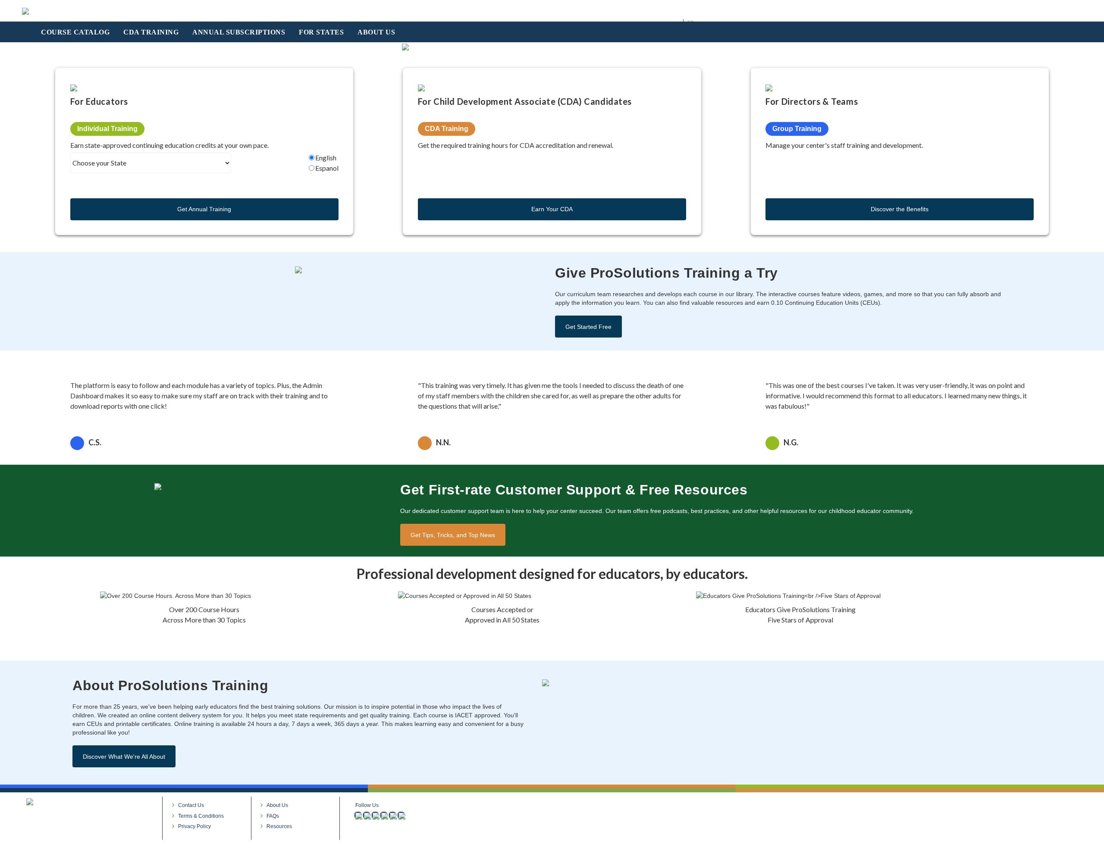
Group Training (797, 128)
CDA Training (446, 128)
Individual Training (107, 128)
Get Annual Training (204, 209)
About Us (277, 805)
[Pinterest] (392, 815)
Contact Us (191, 805)
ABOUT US (376, 32)
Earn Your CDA (552, 209)
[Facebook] (357, 815)
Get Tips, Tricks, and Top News (453, 535)
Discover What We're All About (124, 756)
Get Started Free (588, 326)
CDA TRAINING (151, 32)
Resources (279, 826)
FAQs (273, 816)
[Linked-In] (375, 815)
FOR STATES (321, 32)
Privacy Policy (194, 826)
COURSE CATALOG (75, 32)
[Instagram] (366, 815)
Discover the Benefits (899, 209)
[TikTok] (401, 815)
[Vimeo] (383, 815)
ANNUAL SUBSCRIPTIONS (238, 32)
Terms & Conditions (201, 816)
